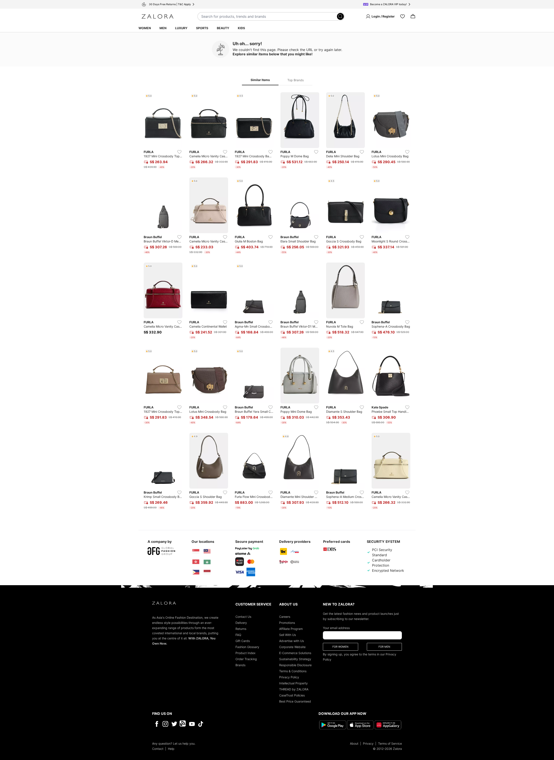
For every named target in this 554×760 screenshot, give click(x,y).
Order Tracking (246, 659)
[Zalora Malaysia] (207, 551)
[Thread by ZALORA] (183, 724)
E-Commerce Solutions (295, 653)
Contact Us (243, 616)
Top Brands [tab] (295, 80)
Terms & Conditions (292, 671)
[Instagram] (165, 724)
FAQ (238, 635)
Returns (240, 629)
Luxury (181, 28)
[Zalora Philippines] (196, 572)
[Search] (340, 16)
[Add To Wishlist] (179, 152)
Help (171, 748)
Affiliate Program (291, 629)
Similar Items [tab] (260, 80)
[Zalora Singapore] (196, 551)
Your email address (336, 628)
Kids (241, 28)
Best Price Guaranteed (295, 701)
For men (384, 646)
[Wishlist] (402, 16)
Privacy (368, 743)
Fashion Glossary (247, 647)
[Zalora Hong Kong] (196, 562)
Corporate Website (292, 647)
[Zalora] (157, 16)
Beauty (223, 28)
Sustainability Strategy (295, 659)
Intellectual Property (293, 683)
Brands (240, 665)
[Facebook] (156, 724)
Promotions (287, 623)
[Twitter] (174, 724)
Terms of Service (390, 743)
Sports (202, 28)
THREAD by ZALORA (293, 689)
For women (340, 646)
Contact (157, 748)
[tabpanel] (277, 301)
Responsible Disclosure (295, 665)
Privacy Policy (289, 677)
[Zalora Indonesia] (207, 572)
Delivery (241, 623)
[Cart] (413, 16)
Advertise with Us (291, 641)
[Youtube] (191, 724)
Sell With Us (287, 635)
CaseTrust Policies (292, 695)
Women (144, 28)
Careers (284, 616)
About (354, 743)
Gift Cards (242, 641)
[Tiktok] (228, 724)
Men (162, 28)
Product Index (245, 653)
